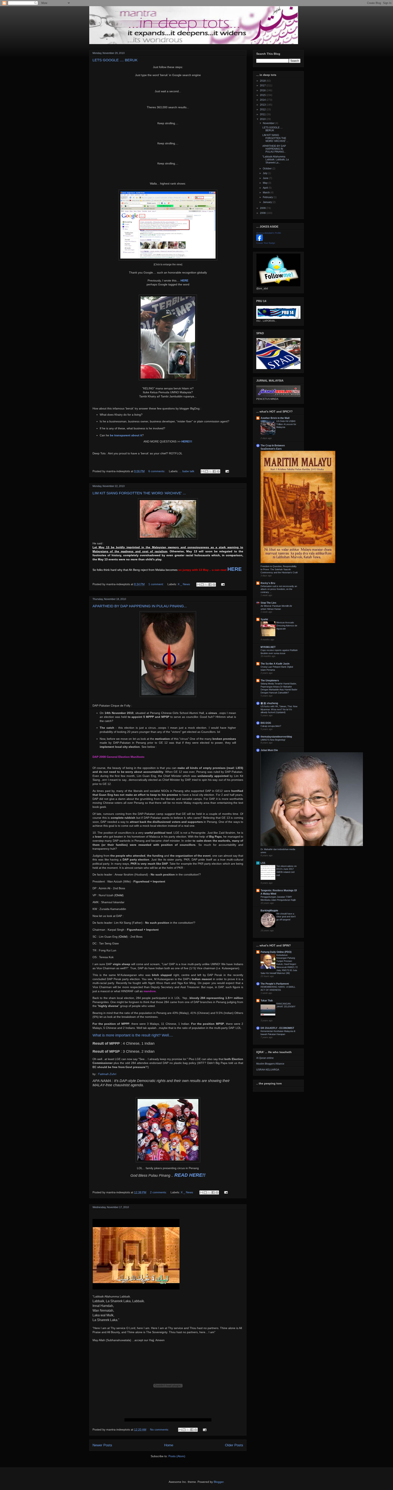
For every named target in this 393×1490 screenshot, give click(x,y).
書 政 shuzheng (269, 703)
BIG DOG (266, 723)
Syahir (264, 619)
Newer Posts (102, 1445)
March (266, 192)
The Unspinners (270, 680)
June (266, 178)
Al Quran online (265, 1058)
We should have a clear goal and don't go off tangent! (286, 916)
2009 (263, 208)
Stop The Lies (268, 602)
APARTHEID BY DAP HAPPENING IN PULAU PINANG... (140, 606)
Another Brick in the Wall (275, 418)
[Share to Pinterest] (218, 471)
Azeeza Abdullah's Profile (268, 233)
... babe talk (186, 471)
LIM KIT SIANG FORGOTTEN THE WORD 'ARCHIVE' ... (139, 493)
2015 (263, 95)
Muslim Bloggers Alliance (270, 1063)
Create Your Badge (265, 243)
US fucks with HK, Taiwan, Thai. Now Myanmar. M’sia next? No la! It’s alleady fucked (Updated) (279, 709)
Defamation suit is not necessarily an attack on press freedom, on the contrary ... (279, 589)
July (265, 173)
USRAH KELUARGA (267, 1069)
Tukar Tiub (267, 1000)
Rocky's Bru (268, 583)
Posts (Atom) (176, 1456)
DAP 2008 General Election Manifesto (119, 756)
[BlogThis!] (206, 471)
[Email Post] (226, 471)
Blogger (219, 1481)
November (269, 123)
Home (168, 1445)
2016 (263, 90)
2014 (263, 99)
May (265, 182)
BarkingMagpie (269, 910)
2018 (263, 80)
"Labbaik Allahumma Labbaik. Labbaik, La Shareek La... (275, 159)
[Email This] (203, 471)
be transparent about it (126, 435)
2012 (263, 109)
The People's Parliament (275, 983)
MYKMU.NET (268, 647)
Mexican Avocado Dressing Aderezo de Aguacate (286, 625)
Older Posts (234, 1445)
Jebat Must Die (269, 750)
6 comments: (157, 471)
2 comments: (159, 1192)
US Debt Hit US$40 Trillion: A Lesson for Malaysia (286, 424)
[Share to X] (210, 471)
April (266, 187)
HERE (234, 569)
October (267, 168)
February (268, 197)
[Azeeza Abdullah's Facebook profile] (259, 240)
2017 (263, 85)
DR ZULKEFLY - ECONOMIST (277, 1028)
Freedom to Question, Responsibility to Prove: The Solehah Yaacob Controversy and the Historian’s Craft (279, 569)
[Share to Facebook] (214, 471)
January (267, 202)
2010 (263, 119)
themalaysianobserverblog (276, 736)
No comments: (160, 1429)
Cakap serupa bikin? (271, 726)
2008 (263, 213)
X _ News (184, 584)
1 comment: (156, 584)
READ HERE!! (190, 1175)
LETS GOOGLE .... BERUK (115, 60)
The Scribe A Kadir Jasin (275, 663)
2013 (263, 104)
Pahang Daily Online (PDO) (276, 952)
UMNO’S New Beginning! (273, 740)
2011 (263, 114)
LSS (263, 863)
